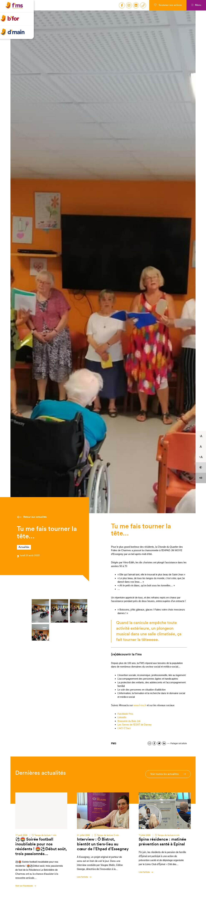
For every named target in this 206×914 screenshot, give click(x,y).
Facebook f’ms (125, 713)
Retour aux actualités (35, 517)
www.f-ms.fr (139, 705)
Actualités (24, 547)
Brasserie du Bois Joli (128, 721)
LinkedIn (121, 717)
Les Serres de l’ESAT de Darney (134, 724)
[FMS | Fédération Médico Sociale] (18, 9)
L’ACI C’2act (124, 728)
